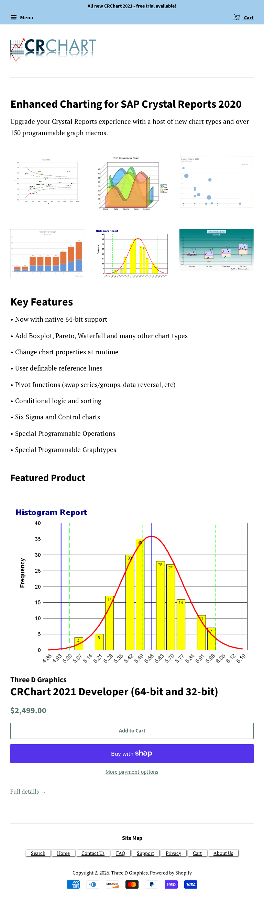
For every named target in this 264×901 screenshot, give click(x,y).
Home (63, 853)
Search (38, 853)
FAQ (120, 853)
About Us (223, 853)
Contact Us (92, 853)
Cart (248, 17)
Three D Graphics (129, 872)
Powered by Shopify (171, 872)
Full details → (28, 791)
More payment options (132, 771)
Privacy (173, 853)
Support (145, 853)
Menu (26, 17)
